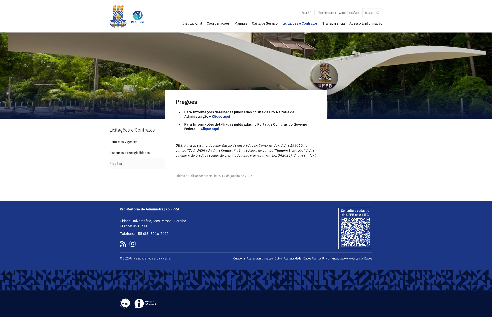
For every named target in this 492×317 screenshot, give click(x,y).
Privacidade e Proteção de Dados (351, 258)
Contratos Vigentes (123, 142)
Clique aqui (220, 116)
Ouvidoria (239, 258)
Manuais (240, 23)
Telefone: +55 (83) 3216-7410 (144, 233)
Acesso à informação (365, 23)
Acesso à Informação (260, 258)
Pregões (116, 164)
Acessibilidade (292, 258)
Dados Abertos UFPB (316, 258)
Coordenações (218, 23)
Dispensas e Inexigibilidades (130, 153)
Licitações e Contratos (300, 23)
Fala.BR (306, 13)
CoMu (278, 258)
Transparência (333, 23)
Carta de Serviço (265, 23)
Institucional (192, 23)
